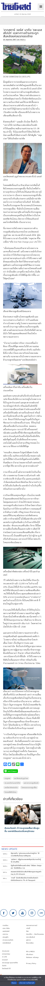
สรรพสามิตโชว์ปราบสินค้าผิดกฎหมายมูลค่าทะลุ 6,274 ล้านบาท (26, 872)
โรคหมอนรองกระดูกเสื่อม (29, 787)
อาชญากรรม (6, 954)
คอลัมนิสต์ (6, 931)
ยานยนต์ (5, 960)
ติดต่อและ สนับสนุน (32, 957)
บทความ (5, 934)
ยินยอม (14, 983)
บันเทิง (4, 966)
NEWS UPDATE (9, 849)
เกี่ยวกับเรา (29, 954)
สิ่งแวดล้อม (30, 943)
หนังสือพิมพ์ (7, 943)
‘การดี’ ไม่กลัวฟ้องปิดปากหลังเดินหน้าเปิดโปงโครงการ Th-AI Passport (24, 879)
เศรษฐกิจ (5, 937)
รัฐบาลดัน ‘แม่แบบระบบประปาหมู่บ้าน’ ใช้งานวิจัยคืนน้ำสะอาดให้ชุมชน (25, 854)
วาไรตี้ (28, 928)
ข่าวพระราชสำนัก (8, 940)
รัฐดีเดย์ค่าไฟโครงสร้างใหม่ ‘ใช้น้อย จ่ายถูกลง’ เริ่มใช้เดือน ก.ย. (26, 866)
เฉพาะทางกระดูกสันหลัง (31, 783)
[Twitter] (13, 912)
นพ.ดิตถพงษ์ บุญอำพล (21, 778)
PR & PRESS (30, 951)
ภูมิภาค (28, 940)
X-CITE (4, 957)
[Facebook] (3, 912)
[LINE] (41, 912)
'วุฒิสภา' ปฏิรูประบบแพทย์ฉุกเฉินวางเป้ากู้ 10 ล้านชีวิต (26, 860)
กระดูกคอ (7, 778)
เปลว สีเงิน (6, 928)
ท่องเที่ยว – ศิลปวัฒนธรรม (35, 934)
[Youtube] (22, 912)
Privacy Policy (31, 963)
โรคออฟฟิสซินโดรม (10, 792)
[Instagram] (31, 912)
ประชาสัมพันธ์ (30, 937)
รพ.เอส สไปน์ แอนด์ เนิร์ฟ (12, 783)
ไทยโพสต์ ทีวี (6, 968)
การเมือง (5, 925)
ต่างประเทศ (5, 951)
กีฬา (27, 931)
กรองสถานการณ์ (31, 925)
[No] (42, 980)
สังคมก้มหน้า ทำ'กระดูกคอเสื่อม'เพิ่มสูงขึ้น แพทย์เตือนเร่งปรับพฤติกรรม (21, 830)
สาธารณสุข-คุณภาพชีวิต (10, 963)
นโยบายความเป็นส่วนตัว (26, 983)
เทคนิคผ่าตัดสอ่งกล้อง (11, 787)
